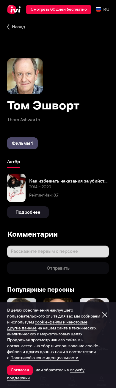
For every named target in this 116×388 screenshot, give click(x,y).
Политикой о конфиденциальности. (44, 357)
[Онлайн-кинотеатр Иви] (15, 9)
